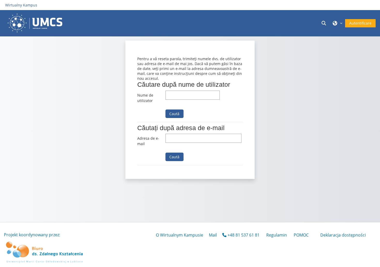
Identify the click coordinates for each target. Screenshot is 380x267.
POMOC (301, 235)
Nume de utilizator (145, 98)
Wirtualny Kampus (21, 5)
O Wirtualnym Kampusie (179, 235)
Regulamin (276, 235)
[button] (324, 23)
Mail (213, 235)
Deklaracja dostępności (343, 235)
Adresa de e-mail (148, 141)
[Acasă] (36, 22)
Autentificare (360, 23)
